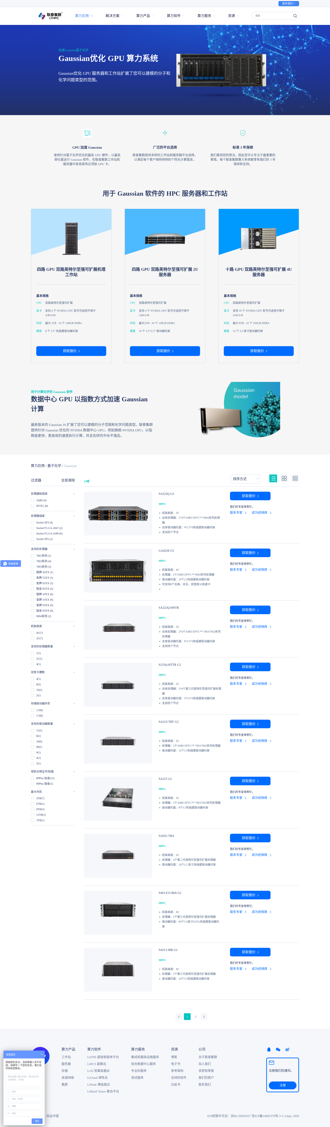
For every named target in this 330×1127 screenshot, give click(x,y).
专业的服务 (139, 1071)
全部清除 (68, 480)
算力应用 (38, 466)
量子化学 (54, 466)
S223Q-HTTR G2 (170, 664)
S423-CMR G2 (168, 950)
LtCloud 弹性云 (97, 1077)
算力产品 (68, 1049)
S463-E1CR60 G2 (170, 893)
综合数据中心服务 (143, 1064)
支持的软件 (178, 1077)
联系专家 (236, 512)
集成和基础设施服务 (145, 1057)
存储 (65, 1071)
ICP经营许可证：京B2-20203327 (229, 1116)
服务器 (66, 1064)
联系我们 (205, 1084)
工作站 (66, 1057)
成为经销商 (259, 512)
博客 (174, 1057)
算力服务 (138, 1049)
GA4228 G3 (166, 550)
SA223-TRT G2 (169, 721)
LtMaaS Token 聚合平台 (103, 1091)
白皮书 (175, 1084)
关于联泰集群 (208, 1057)
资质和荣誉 (206, 1071)
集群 (65, 1084)
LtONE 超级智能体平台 (103, 1057)
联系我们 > (288, 3)
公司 (202, 1049)
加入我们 (205, 1064)
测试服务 (137, 1077)
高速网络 (68, 1077)
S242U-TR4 (166, 836)
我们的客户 (206, 1077)
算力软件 (94, 1049)
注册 (283, 1085)
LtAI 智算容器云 (98, 1071)
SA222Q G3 (166, 493)
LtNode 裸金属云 (98, 1084)
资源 (174, 1049)
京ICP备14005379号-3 (266, 1116)
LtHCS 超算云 (96, 1064)
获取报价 (70, 351)
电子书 (175, 1064)
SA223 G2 (165, 778)
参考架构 (177, 1071)
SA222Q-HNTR (169, 607)
